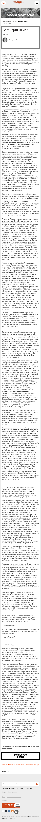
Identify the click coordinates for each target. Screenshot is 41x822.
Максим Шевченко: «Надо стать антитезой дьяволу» (20, 764)
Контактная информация (14, 797)
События (20, 788)
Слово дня (28, 788)
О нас (3, 797)
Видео (4, 792)
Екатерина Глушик (22, 21)
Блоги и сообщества (8, 788)
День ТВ (4, 800)
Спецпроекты (12, 792)
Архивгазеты (18, 805)
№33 (10, 805)
